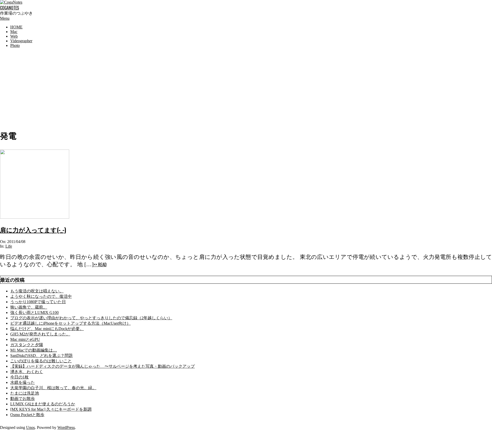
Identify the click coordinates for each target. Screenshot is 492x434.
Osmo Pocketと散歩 (27, 414)
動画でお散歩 (22, 398)
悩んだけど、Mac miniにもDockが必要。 (47, 328)
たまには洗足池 (24, 393)
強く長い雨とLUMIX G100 (34, 312)
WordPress (66, 427)
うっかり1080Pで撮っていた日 (38, 302)
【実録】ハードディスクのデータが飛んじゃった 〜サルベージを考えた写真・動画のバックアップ (102, 366)
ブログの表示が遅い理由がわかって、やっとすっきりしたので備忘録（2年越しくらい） (91, 318)
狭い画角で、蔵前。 (28, 307)
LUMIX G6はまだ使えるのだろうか (42, 404)
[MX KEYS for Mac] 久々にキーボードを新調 (50, 409)
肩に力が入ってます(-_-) (33, 229)
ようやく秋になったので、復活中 (41, 296)
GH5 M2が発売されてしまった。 (40, 334)
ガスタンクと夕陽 (26, 345)
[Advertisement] (246, 88)
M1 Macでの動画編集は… (33, 350)
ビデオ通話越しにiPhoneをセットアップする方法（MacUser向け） (70, 323)
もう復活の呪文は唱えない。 (37, 291)
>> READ (100, 264)
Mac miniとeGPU (25, 339)
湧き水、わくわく (26, 371)
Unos (30, 427)
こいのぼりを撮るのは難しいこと (41, 361)
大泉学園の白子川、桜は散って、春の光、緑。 (53, 388)
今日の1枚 (19, 377)
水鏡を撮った (22, 382)
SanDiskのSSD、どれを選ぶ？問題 (41, 355)
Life (8, 246)
